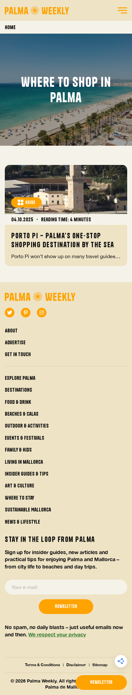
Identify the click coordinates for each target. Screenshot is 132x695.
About (11, 330)
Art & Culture (19, 485)
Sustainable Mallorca (28, 509)
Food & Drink (18, 402)
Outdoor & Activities (27, 425)
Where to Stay (19, 498)
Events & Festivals (24, 438)
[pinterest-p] (25, 312)
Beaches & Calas (21, 414)
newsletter (101, 682)
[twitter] (9, 312)
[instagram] (41, 312)
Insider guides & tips (26, 473)
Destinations (18, 390)
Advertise (15, 342)
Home (10, 27)
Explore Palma (20, 378)
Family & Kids (18, 449)
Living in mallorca (24, 462)
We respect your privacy (57, 634)
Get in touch (18, 354)
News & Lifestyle (22, 522)
